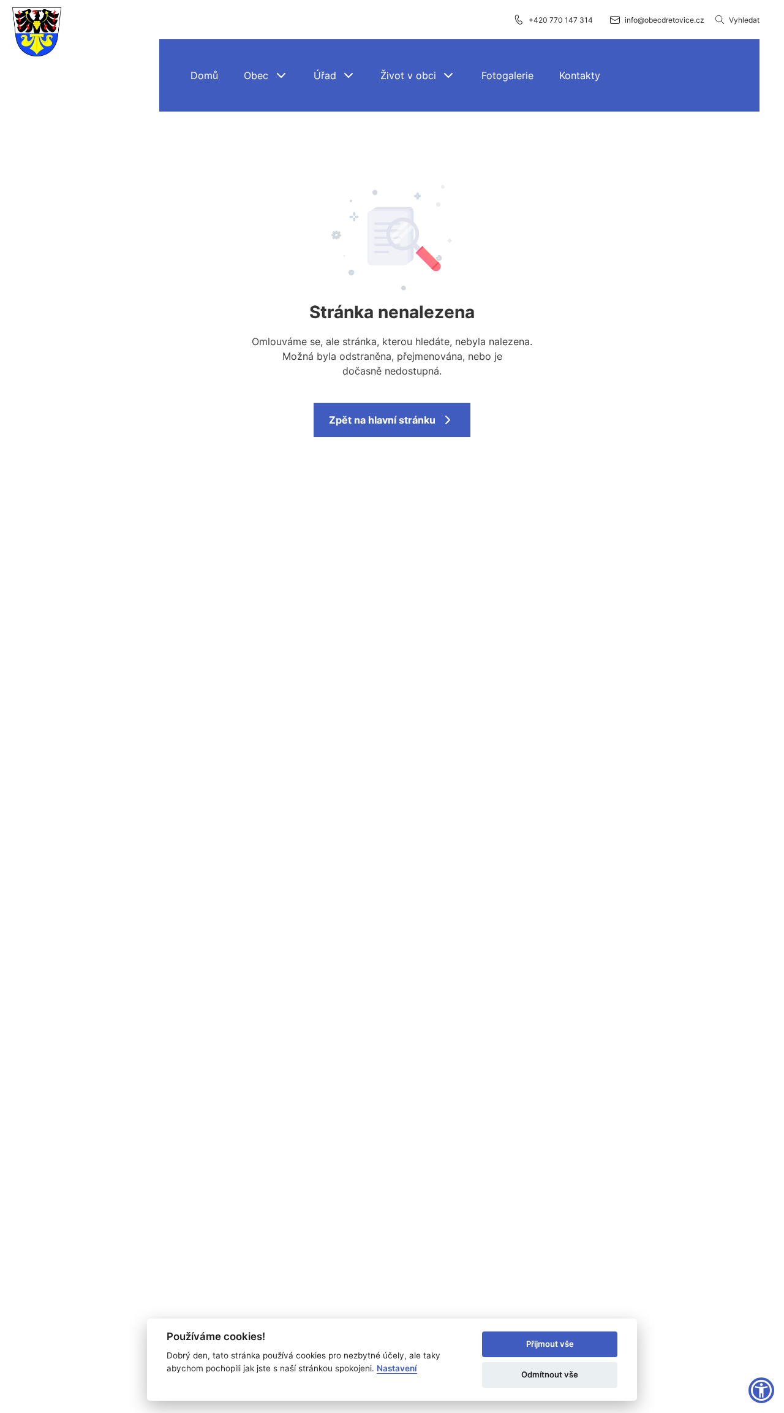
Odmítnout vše (549, 1374)
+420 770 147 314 (561, 20)
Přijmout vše (550, 1344)
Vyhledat (744, 20)
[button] (266, 75)
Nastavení (397, 1368)
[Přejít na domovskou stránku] (36, 32)
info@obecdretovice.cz (664, 20)
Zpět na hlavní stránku (382, 420)
